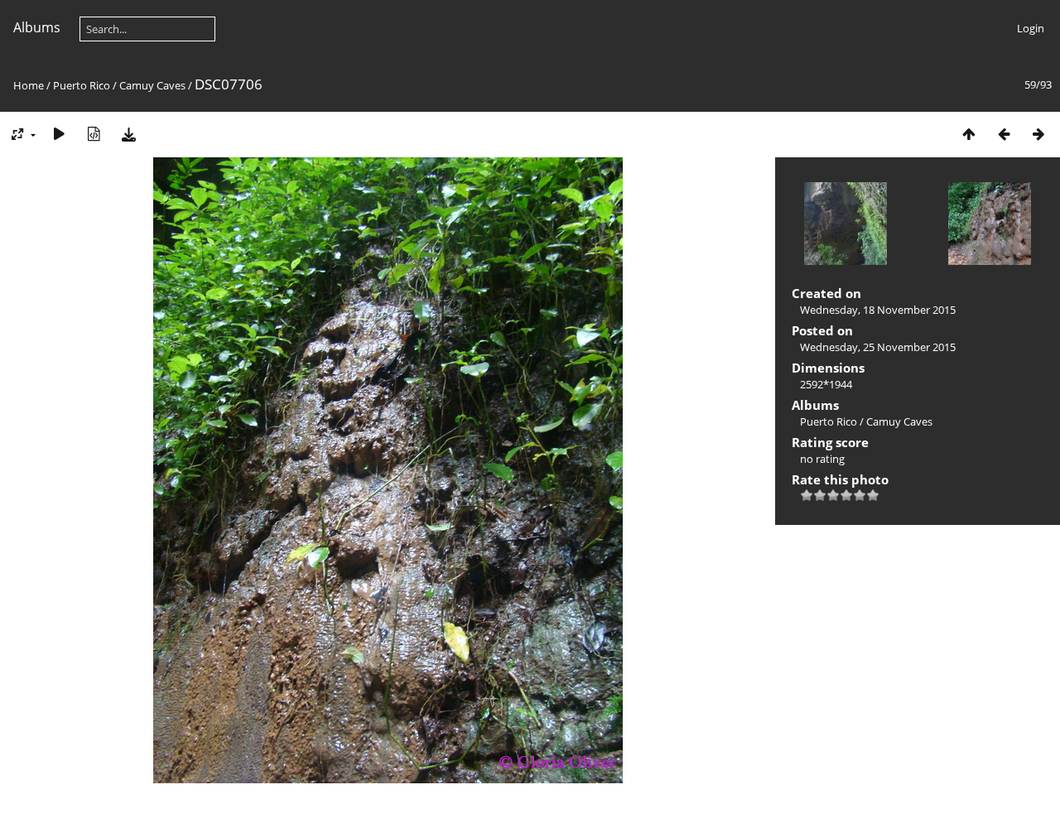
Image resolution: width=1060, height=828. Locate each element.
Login (1030, 28)
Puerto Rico (81, 85)
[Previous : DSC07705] (1003, 133)
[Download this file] (128, 133)
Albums (36, 27)
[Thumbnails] (969, 133)
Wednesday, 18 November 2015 (878, 309)
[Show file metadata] (93, 133)
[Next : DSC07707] (1038, 133)
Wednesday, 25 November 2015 (878, 346)
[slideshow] (58, 133)
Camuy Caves (152, 85)
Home (28, 85)
